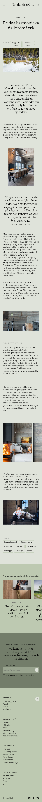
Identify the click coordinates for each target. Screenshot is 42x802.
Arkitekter (7, 779)
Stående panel (28, 44)
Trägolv (6, 704)
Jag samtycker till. (21, 675)
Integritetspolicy (9, 733)
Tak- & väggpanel (9, 701)
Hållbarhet (7, 725)
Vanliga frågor (8, 754)
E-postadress (9, 665)
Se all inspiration (32, 576)
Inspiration (7, 709)
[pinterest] (37, 798)
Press (5, 781)
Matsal (29, 551)
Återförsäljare (8, 776)
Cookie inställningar (11, 763)
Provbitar (6, 707)
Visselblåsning (8, 731)
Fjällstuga (19, 551)
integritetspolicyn (28, 675)
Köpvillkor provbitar (10, 736)
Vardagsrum (32, 546)
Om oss (6, 723)
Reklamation (8, 760)
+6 (37, 43)
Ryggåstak (8, 546)
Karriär (5, 728)
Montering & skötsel (11, 752)
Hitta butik (7, 749)
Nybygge (8, 551)
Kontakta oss (8, 757)
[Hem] (21, 4)
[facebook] (33, 798)
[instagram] (29, 798)
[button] (33, 4)
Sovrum (20, 546)
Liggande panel (16, 44)
